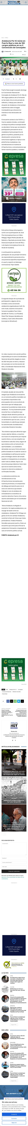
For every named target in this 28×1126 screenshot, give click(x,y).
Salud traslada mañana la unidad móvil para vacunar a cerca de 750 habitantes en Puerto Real (7, 713)
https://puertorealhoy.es (14, 733)
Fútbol (12, 1062)
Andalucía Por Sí (12, 689)
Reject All (14, 1122)
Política (6, 37)
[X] (11, 701)
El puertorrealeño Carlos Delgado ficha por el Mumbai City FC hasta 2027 (18, 1066)
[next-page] (5, 834)
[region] (14, 1113)
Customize (14, 1118)
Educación (12, 1042)
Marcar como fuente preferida (15, 83)
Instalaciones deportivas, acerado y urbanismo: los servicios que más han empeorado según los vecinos (14, 772)
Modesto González (17, 691)
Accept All (14, 1114)
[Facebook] (8, 701)
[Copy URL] (22, 701)
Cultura (14, 798)
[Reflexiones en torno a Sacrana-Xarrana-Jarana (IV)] (14, 790)
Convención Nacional (6, 691)
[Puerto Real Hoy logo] (14, 1091)
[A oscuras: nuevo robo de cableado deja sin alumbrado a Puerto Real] (5, 1036)
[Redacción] (3, 52)
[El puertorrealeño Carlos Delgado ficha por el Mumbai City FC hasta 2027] (5, 1065)
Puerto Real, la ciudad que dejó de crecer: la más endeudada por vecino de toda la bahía (17, 1019)
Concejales (20, 689)
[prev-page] (3, 834)
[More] (20, 78)
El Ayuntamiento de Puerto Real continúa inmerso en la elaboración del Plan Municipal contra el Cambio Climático (20, 713)
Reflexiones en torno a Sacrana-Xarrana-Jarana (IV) (14, 801)
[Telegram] (18, 701)
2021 (7, 689)
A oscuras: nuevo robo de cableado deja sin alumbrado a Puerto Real (17, 1037)
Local (13, 769)
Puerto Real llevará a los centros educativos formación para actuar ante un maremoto (18, 1046)
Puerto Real (4, 693)
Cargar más (13, 1024)
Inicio (3, 37)
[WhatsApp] (15, 701)
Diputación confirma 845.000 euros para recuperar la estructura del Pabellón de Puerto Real (18, 1010)
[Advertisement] (14, 20)
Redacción (8, 51)
